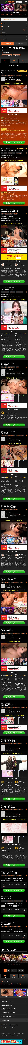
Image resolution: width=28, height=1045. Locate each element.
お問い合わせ (4, 1035)
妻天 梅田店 (4, 365)
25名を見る (18, 748)
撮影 (17, 367)
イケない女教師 (6, 924)
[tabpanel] (14, 958)
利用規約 (3, 1033)
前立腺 (15, 213)
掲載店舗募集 (20, 1033)
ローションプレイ (18, 14)
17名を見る (18, 296)
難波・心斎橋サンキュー (8, 705)
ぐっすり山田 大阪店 (8, 289)
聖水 (15, 743)
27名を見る (18, 814)
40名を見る (18, 587)
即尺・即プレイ (11, 75)
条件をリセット (20, 43)
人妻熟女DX (4, 1024)
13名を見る (18, 218)
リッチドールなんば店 (8, 807)
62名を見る (18, 79)
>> (22, 970)
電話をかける (15, 142)
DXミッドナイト (5, 1027)
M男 (21, 582)
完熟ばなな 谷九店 (6, 898)
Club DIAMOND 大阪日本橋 (9, 211)
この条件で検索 (7, 43)
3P (2, 75)
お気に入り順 (23, 977)
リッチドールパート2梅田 (9, 741)
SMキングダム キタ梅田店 (9, 873)
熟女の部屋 (4, 433)
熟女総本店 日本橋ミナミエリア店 (12, 150)
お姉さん (19, 743)
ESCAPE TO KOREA (14, 1024)
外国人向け (13, 1027)
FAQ (17, 1035)
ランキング (14, 977)
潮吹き (22, 633)
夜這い (9, 633)
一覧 (5, 977)
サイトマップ (11, 1035)
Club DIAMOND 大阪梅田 (9, 507)
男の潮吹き (19, 153)
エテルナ (3, 73)
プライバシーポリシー (11, 1033)
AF (5, 75)
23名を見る (18, 440)
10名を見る (18, 157)
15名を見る (18, 372)
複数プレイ (19, 75)
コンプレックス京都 (7, 580)
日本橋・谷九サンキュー (8, 631)
